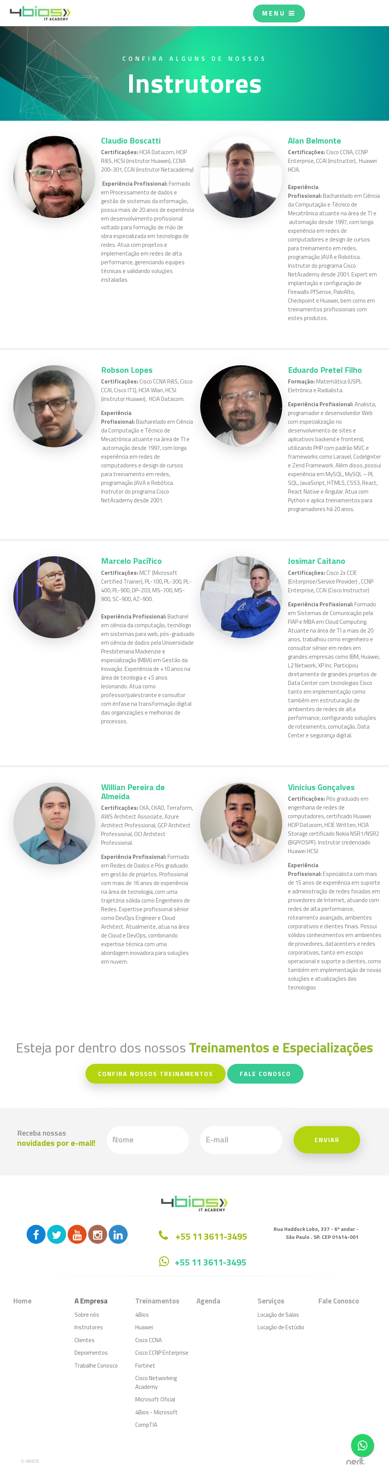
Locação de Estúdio (281, 1327)
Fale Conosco (265, 1073)
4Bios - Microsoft (156, 1412)
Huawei (144, 1327)
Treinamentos (157, 1300)
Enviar (327, 1139)
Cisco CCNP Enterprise (161, 1352)
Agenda (208, 1300)
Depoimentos (91, 1352)
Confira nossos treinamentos (155, 1073)
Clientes (84, 1340)
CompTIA (146, 1424)
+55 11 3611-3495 (210, 1262)
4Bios (142, 1314)
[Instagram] (97, 1234)
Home (22, 1300)
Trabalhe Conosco (96, 1365)
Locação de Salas (278, 1314)
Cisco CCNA (148, 1340)
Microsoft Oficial (155, 1399)
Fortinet (145, 1365)
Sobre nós (86, 1314)
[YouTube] (77, 1234)
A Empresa (91, 1300)
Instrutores (88, 1327)
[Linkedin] (118, 1234)
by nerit (355, 1461)
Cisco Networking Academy (156, 1382)
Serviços (271, 1300)
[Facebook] (36, 1234)
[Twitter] (56, 1234)
